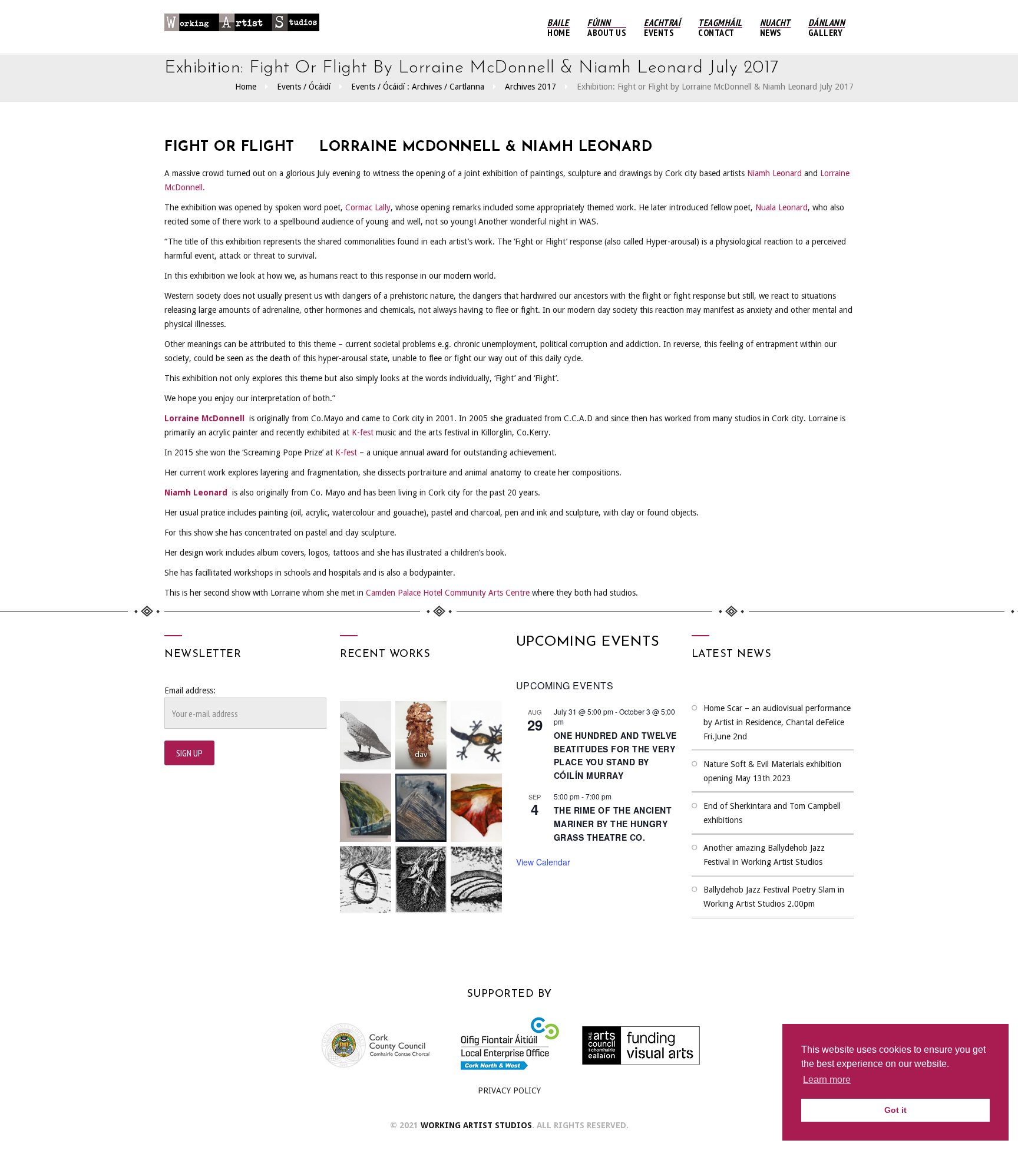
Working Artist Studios (476, 1125)
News (775, 27)
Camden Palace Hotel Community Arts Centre (448, 592)
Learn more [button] (827, 1080)
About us (606, 27)
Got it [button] (895, 1110)
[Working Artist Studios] (241, 26)
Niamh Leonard (774, 173)
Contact (720, 27)
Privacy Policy (509, 1090)
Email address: (190, 690)
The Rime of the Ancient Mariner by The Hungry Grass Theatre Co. (613, 823)
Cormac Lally (368, 207)
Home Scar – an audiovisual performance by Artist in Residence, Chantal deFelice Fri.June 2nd (777, 722)
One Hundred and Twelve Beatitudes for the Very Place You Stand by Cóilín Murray (615, 755)
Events (662, 27)
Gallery (826, 27)
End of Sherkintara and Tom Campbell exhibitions (772, 813)
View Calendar (543, 862)
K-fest (363, 432)
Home (558, 27)
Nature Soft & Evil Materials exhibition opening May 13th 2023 (772, 771)
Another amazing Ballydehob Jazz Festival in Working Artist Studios (764, 855)
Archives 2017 (530, 86)
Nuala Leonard (781, 207)
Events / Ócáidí (303, 86)
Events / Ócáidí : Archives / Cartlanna (417, 86)
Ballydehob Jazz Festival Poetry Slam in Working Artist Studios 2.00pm (773, 896)
